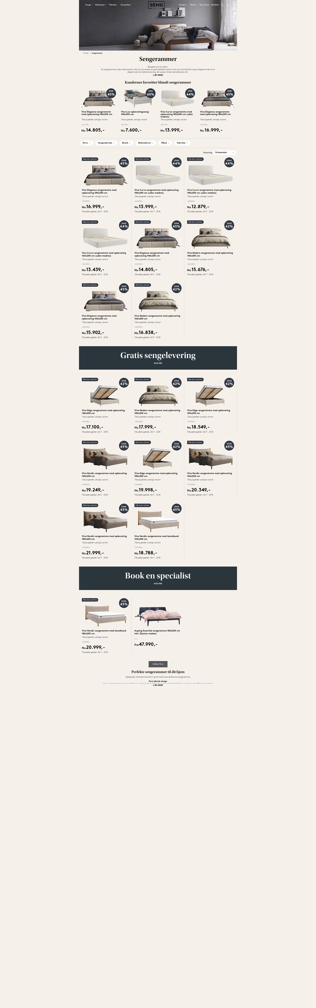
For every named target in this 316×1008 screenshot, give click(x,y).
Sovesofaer (126, 5)
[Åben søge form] (222, 5)
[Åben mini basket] (227, 5)
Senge (88, 5)
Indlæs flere (158, 664)
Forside (86, 53)
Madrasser (100, 5)
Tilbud (193, 5)
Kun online (204, 5)
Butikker (215, 5)
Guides (182, 5)
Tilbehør (112, 5)
